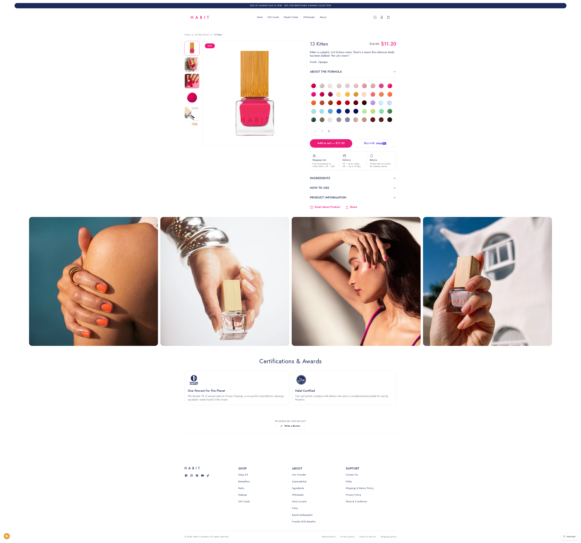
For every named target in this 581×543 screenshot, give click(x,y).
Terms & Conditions (356, 501)
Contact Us (352, 474)
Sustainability (299, 481)
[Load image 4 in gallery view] (192, 97)
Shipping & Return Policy (360, 488)
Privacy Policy (353, 494)
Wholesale (298, 494)
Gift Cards (244, 501)
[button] (260, 17)
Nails (241, 488)
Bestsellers (244, 481)
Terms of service (367, 537)
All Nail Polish (202, 35)
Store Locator (299, 501)
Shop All (243, 474)
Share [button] (353, 207)
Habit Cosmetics (201, 536)
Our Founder (299, 474)
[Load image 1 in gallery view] (192, 48)
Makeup (242, 494)
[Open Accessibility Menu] (7, 536)
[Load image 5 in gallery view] (192, 113)
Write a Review (292, 427)
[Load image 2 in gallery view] (192, 64)
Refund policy (329, 537)
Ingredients (298, 488)
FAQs (349, 481)
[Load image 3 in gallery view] (192, 81)
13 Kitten (217, 35)
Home (187, 35)
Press (295, 508)
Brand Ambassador (302, 514)
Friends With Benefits (303, 521)
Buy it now (375, 142)
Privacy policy (347, 537)
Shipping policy (389, 537)
